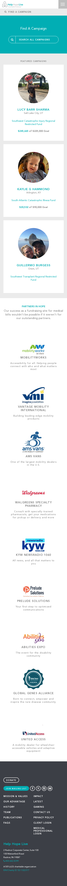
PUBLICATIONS (12, 818)
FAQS (6, 823)
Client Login (43, 823)
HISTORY (9, 807)
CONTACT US (42, 812)
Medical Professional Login (43, 831)
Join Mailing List (16, 788)
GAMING (39, 807)
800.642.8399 (12, 861)
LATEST (38, 802)
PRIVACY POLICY (44, 818)
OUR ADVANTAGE (14, 802)
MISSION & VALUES (15, 796)
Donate (11, 780)
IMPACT (38, 796)
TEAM (7, 812)
